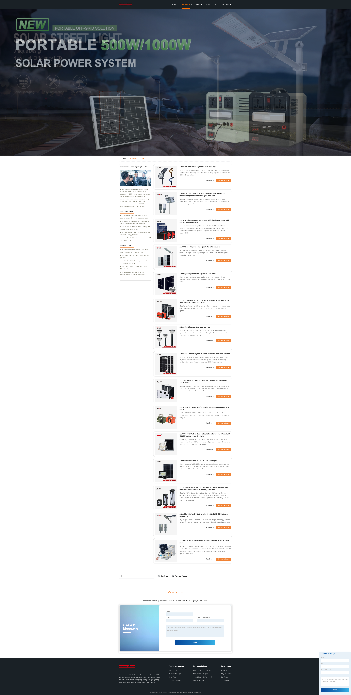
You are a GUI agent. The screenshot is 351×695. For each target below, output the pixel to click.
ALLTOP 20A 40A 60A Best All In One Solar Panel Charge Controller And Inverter (204, 381)
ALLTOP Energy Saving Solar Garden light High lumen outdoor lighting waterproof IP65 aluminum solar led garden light (205, 488)
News (198, 4)
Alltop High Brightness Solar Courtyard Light (195, 327)
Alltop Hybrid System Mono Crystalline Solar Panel (198, 273)
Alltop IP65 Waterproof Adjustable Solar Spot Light (198, 167)
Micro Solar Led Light (200, 674)
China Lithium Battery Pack (202, 677)
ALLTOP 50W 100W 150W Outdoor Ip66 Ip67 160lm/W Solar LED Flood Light (204, 542)
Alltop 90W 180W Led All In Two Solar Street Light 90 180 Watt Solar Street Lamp (204, 515)
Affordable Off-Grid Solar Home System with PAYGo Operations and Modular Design (135, 222)
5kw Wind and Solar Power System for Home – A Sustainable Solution (135, 262)
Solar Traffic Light (175, 674)
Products (186, 4)
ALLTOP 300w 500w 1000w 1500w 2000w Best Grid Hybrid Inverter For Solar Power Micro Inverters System (204, 301)
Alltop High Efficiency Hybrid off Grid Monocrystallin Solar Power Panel (205, 354)
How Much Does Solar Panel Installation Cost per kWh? (135, 256)
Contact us (211, 4)
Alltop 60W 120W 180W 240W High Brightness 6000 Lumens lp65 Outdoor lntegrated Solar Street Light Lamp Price (203, 194)
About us (225, 4)
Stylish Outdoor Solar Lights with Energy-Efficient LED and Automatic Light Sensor (133, 273)
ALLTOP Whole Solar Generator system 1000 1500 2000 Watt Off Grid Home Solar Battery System (204, 221)
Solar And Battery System (202, 670)
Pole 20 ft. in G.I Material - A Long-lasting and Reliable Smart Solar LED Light (135, 228)
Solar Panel (173, 677)
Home (174, 4)
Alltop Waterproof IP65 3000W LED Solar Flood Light (198, 460)
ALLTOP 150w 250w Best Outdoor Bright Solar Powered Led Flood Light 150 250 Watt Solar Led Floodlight (205, 435)
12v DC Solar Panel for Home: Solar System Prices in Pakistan (134, 268)
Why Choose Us (226, 674)
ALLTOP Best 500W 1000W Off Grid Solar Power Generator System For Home (204, 408)
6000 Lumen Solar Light (201, 680)
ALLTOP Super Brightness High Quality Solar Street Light (200, 247)
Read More (210, 181)
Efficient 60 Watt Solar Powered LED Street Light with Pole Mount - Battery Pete (134, 251)
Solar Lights (173, 670)
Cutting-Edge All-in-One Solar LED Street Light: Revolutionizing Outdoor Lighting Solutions (135, 217)
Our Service (225, 680)
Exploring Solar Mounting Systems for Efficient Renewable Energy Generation (135, 233)
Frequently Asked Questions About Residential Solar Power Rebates (135, 239)
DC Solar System (175, 680)
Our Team (224, 677)
